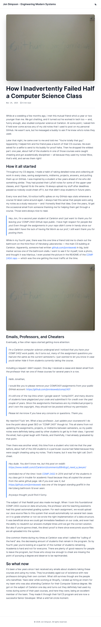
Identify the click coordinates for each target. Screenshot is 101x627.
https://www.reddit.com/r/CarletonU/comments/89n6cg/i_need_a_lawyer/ (47, 467)
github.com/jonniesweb (64, 247)
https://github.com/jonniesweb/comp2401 (48, 389)
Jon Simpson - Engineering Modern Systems (29, 4)
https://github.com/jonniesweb (25, 484)
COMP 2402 (48, 473)
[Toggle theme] (96, 4)
